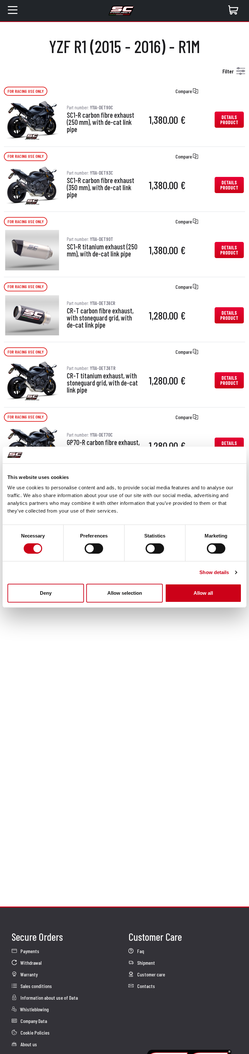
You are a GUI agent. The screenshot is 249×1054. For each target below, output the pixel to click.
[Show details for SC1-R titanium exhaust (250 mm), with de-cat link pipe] (32, 249)
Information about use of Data (48, 997)
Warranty (28, 974)
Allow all (203, 593)
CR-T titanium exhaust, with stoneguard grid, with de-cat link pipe (102, 383)
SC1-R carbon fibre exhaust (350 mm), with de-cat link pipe (100, 188)
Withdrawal (30, 963)
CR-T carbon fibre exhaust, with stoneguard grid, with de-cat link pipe (100, 318)
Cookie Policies (34, 1032)
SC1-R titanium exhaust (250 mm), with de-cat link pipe (102, 250)
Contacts (145, 986)
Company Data (33, 1021)
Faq (140, 951)
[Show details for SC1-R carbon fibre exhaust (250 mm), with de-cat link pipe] (32, 119)
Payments (29, 951)
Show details (214, 572)
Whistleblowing (34, 1009)
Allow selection (124, 593)
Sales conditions (35, 986)
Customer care (150, 974)
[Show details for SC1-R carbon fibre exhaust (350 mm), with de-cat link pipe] (32, 184)
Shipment (145, 963)
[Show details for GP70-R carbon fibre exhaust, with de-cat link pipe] (32, 445)
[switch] (94, 548)
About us (28, 1044)
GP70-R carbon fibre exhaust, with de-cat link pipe (103, 446)
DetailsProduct (229, 119)
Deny (46, 593)
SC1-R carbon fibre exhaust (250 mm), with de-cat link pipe (100, 122)
